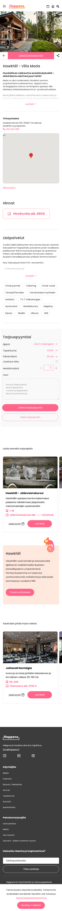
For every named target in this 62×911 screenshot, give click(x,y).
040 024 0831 (12, 128)
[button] (4, 6)
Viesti (5, 375)
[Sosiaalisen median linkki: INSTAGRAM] (33, 756)
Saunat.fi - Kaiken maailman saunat (19, 841)
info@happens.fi (11, 749)
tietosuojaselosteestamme (31, 898)
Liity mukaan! (9, 835)
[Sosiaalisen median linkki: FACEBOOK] (4, 756)
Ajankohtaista (9, 807)
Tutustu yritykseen (20, 592)
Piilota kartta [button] (9, 187)
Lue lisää (29, 103)
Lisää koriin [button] (15, 523)
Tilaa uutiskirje (31, 869)
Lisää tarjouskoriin (30, 417)
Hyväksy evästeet (31, 905)
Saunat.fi (7, 801)
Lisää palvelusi (9, 823)
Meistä (6, 773)
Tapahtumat (8, 796)
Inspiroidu (7, 779)
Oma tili (6, 790)
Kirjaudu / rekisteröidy (12, 784)
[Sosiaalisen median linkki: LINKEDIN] (19, 756)
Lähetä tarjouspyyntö (31, 55)
